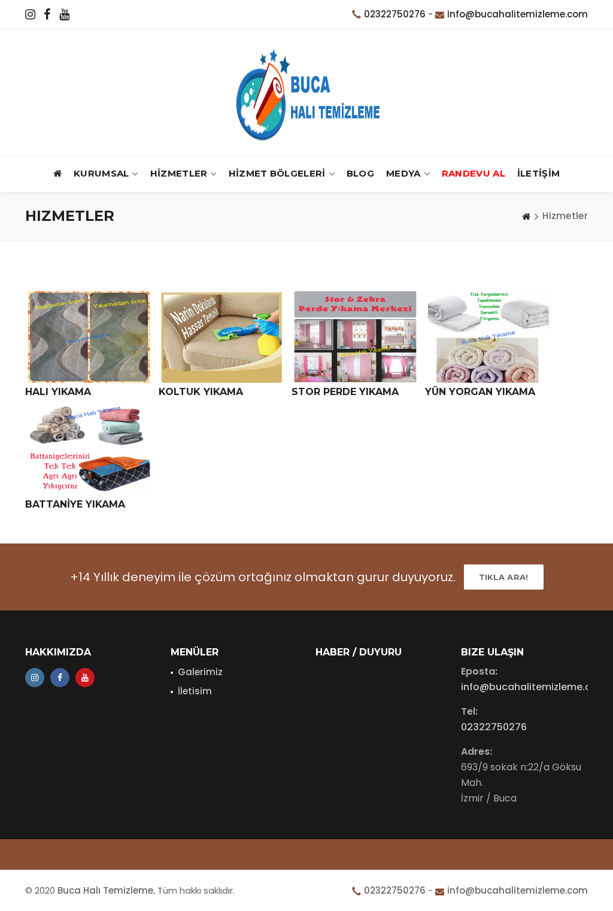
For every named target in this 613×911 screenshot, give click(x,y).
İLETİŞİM (538, 173)
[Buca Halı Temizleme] (306, 92)
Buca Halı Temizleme (105, 890)
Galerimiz (200, 672)
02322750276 (395, 14)
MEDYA (403, 173)
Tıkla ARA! (504, 577)
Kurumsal (101, 173)
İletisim (195, 691)
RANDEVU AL (473, 173)
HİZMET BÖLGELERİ (277, 173)
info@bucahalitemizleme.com (517, 14)
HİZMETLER (179, 173)
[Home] (526, 216)
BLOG (360, 173)
